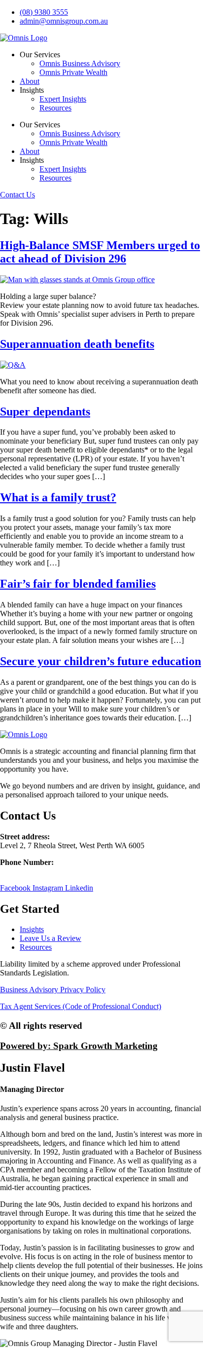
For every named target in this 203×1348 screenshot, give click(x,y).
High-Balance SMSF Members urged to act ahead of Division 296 (100, 252)
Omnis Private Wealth (73, 72)
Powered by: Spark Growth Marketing (79, 1046)
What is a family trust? (58, 497)
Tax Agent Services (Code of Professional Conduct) (80, 1006)
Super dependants (45, 411)
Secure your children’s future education (100, 661)
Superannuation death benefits (77, 343)
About (29, 81)
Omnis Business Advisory (79, 63)
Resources (55, 108)
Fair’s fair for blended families (78, 583)
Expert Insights (62, 99)
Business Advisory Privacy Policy (52, 989)
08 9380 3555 (21, 871)
